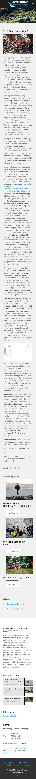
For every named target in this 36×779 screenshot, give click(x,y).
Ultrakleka (25, 765)
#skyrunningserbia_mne (14, 604)
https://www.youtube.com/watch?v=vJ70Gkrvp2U (16, 190)
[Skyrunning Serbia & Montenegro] (18, 4)
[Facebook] (6, 753)
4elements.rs (26, 762)
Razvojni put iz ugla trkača (16, 577)
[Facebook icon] (19, 776)
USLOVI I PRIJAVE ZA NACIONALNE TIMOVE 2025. (17, 505)
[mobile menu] (33, 4)
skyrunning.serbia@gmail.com (14, 748)
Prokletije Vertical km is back (15, 543)
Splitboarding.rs (13, 765)
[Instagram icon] (17, 776)
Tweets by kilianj (9, 716)
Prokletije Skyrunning (12, 762)
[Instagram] (4, 753)
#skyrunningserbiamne (14, 608)
